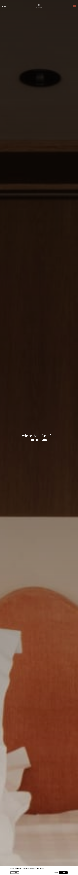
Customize (56, 872)
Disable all (15, 872)
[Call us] (2, 6)
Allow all (63, 872)
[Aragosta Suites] (39, 6)
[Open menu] (74, 6)
